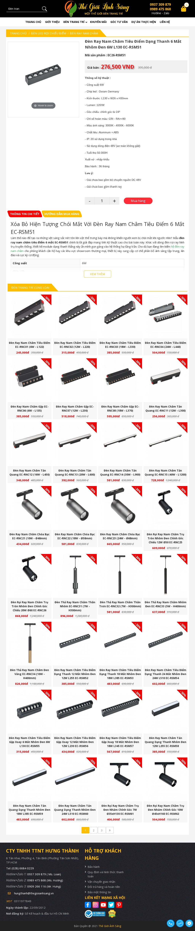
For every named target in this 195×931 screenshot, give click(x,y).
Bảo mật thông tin (99, 892)
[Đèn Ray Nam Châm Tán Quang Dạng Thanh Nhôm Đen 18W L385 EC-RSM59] (29, 779)
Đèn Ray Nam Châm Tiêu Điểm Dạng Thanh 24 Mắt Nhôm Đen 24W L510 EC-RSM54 (165, 674)
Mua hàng (31, 318)
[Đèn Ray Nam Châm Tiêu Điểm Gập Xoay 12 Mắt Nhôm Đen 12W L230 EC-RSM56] (75, 712)
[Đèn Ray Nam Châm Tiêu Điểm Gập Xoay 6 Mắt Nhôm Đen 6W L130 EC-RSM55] (29, 712)
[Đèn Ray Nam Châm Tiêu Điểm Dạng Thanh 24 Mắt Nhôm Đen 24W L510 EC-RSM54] (165, 644)
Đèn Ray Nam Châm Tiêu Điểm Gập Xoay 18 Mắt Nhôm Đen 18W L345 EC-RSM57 (120, 742)
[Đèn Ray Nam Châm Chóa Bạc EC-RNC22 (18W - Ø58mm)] (75, 508)
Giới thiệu (52, 22)
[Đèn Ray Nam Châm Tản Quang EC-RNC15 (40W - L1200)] (165, 444)
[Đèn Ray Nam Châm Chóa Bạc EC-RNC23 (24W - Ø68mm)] (120, 508)
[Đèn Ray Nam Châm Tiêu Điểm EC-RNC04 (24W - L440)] (165, 316)
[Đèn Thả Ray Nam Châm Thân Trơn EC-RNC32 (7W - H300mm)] (120, 576)
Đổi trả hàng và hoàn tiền (104, 887)
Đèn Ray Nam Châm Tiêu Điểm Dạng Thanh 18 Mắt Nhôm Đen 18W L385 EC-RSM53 (120, 674)
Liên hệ (165, 22)
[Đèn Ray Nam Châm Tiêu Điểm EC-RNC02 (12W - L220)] (75, 316)
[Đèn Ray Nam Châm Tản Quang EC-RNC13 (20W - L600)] (75, 444)
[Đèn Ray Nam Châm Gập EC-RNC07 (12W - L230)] (75, 380)
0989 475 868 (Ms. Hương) (45, 880)
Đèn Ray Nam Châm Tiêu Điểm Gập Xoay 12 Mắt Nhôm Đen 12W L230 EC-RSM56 (75, 742)
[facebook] (88, 905)
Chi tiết (28, 318)
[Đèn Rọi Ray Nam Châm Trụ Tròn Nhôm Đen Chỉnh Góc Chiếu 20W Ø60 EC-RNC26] (29, 576)
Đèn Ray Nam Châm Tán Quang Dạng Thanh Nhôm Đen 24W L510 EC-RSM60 (75, 810)
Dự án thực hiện (143, 22)
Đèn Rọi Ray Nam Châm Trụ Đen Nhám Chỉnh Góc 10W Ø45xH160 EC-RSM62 (165, 810)
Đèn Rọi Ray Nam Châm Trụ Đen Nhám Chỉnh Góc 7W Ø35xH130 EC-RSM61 (120, 810)
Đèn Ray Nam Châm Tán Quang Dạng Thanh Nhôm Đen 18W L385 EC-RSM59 (29, 810)
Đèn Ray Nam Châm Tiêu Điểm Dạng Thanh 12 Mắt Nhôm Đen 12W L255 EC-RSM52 (75, 674)
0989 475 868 (160, 9)
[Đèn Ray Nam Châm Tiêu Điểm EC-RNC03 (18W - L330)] (120, 316)
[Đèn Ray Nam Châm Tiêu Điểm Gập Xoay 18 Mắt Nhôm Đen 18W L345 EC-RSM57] (120, 712)
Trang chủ (33, 22)
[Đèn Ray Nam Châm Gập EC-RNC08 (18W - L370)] (120, 380)
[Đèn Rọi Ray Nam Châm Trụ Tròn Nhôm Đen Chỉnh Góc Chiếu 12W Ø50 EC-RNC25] (165, 508)
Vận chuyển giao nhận (101, 881)
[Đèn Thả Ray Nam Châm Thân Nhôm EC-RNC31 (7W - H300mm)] (75, 576)
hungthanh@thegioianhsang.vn (34, 893)
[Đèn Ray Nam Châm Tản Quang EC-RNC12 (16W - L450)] (29, 444)
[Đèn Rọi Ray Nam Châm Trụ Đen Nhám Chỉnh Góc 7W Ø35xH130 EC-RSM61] (120, 779)
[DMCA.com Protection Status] (110, 914)
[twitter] (111, 905)
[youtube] (103, 905)
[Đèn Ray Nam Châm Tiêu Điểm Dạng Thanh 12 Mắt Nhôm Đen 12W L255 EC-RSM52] (75, 644)
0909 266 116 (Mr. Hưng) (44, 886)
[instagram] (96, 905)
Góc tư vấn (119, 22)
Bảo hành (94, 867)
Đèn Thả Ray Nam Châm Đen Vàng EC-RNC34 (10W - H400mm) (29, 674)
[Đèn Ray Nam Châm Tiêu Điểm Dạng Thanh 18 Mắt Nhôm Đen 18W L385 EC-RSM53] (120, 644)
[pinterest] (119, 905)
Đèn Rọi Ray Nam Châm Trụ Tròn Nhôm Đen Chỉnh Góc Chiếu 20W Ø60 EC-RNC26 (29, 606)
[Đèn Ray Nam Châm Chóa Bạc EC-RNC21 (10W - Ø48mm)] (29, 508)
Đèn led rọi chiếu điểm (48, 33)
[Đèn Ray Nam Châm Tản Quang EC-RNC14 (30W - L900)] (120, 444)
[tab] (24, 214)
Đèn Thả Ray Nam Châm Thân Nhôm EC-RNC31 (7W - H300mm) (75, 606)
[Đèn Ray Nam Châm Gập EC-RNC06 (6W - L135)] (29, 380)
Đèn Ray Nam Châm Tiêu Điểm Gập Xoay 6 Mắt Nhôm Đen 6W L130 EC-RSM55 (29, 742)
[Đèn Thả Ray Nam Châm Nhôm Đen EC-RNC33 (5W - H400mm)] (165, 576)
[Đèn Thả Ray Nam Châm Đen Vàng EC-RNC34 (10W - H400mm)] (29, 644)
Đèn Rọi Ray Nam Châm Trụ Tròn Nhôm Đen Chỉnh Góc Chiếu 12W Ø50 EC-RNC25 (165, 538)
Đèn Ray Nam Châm (84, 33)
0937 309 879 (160, 4)
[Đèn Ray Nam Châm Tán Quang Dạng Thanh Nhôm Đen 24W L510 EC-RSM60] (75, 779)
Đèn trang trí (73, 22)
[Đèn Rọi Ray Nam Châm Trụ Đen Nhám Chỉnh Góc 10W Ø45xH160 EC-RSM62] (165, 779)
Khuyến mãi (98, 22)
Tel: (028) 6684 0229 (20, 868)
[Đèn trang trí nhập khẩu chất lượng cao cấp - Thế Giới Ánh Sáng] (97, 9)
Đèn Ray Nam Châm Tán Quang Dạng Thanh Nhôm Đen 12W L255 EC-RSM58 (165, 742)
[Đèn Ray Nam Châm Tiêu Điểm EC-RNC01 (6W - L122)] (29, 316)
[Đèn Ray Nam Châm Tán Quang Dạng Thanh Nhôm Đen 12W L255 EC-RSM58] (165, 712)
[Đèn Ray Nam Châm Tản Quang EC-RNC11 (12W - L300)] (165, 380)
